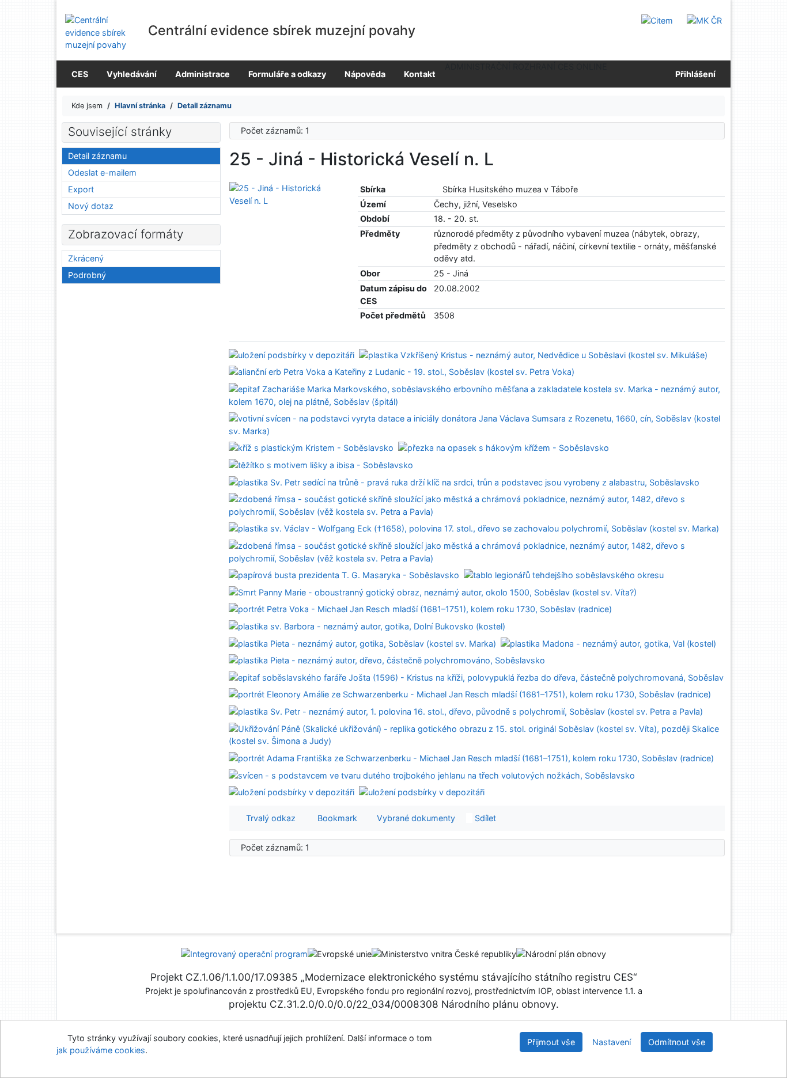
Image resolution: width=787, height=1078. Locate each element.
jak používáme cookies (100, 1050)
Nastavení (611, 1042)
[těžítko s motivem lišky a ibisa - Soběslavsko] (320, 464)
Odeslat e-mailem (102, 172)
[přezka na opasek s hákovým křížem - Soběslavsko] (503, 447)
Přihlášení (694, 74)
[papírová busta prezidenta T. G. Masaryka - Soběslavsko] (343, 574)
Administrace (202, 74)
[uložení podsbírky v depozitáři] (291, 354)
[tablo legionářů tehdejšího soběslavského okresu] (563, 574)
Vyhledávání (132, 74)
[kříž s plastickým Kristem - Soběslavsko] (311, 447)
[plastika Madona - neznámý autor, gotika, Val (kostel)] (608, 642)
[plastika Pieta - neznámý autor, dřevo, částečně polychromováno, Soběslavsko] (386, 660)
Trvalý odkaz (268, 818)
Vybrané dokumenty (414, 818)
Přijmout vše (551, 1042)
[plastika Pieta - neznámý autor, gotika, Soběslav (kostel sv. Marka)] (362, 642)
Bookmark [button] (335, 818)
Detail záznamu (97, 156)
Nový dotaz (90, 206)
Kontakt (420, 74)
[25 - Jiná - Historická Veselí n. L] (284, 194)
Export (81, 189)
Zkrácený (86, 258)
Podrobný (87, 275)
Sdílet (484, 818)
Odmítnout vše (676, 1042)
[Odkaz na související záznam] (437, 189)
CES (79, 74)
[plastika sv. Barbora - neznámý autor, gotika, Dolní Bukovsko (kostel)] (367, 626)
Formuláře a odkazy (287, 74)
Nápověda (365, 74)
